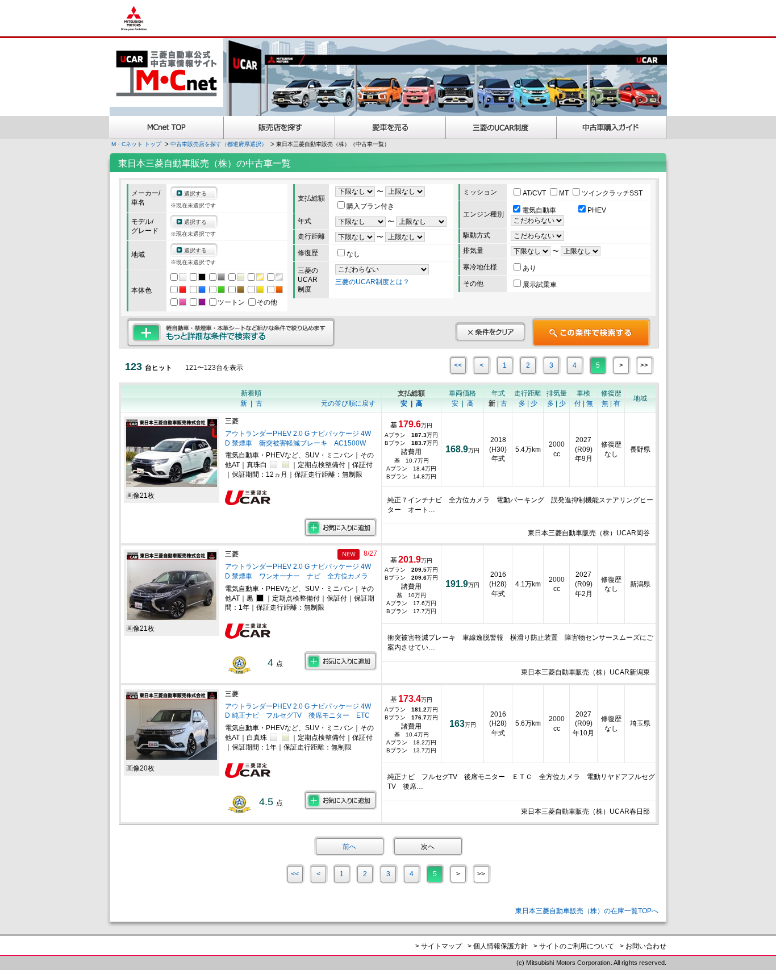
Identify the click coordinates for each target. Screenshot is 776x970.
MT (564, 193)
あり (529, 268)
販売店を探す (279, 127)
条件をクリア (490, 332)
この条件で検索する (591, 332)
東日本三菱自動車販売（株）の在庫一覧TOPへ (586, 911)
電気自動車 (540, 210)
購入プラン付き (370, 206)
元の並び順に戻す (348, 403)
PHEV (596, 210)
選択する (195, 193)
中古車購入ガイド (612, 127)
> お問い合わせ (643, 946)
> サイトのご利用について (573, 946)
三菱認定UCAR (501, 127)
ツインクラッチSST (612, 193)
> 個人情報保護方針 (498, 946)
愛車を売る (390, 127)
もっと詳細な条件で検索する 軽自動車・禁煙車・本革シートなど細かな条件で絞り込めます (231, 332)
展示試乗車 (540, 285)
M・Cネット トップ (136, 144)
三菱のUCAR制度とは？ (372, 282)
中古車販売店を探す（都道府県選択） (218, 144)
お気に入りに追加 (340, 527)
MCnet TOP (166, 127)
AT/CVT (535, 193)
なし (353, 254)
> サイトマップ (438, 946)
